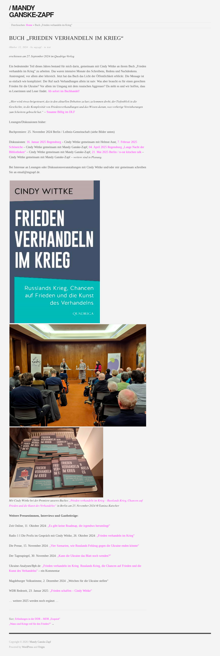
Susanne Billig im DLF (61, 112)
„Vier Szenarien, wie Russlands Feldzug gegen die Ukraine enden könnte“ (94, 545)
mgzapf (37, 47)
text (48, 47)
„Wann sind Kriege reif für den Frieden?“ (30, 624)
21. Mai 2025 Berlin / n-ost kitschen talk (116, 152)
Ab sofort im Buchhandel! (64, 91)
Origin (41, 647)
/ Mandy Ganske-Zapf (31, 11)
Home (29, 25)
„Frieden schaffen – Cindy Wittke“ (71, 590)
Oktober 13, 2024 (18, 47)
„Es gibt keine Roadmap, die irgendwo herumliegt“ (79, 525)
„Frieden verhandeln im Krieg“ (115, 535)
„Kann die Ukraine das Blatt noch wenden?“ (84, 555)
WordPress (27, 647)
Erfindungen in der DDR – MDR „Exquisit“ (37, 619)
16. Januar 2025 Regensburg (44, 142)
